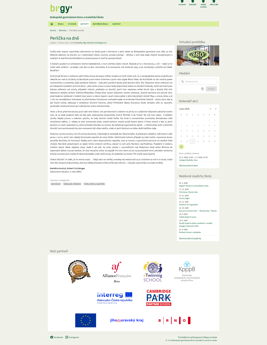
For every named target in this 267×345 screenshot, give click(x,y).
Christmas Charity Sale (188, 192)
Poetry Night (184, 198)
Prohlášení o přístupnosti (190, 337)
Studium (72, 24)
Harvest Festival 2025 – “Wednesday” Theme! (198, 211)
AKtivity (84, 24)
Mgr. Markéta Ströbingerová (94, 42)
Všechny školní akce (188, 165)
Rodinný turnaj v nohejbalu (190, 232)
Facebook (58, 337)
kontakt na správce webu (206, 340)
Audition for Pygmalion (188, 204)
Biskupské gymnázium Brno (183, 340)
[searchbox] (201, 81)
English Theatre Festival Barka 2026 (193, 186)
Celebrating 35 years (187, 217)
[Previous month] (210, 109)
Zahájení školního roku (188, 160)
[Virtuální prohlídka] (198, 55)
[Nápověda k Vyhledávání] (202, 89)
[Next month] (216, 109)
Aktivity (62, 30)
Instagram (73, 337)
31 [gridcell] (181, 147)
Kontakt (117, 24)
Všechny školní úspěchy (190, 238)
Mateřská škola (100, 24)
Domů (53, 30)
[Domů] (52, 23)
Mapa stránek (210, 337)
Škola (61, 24)
